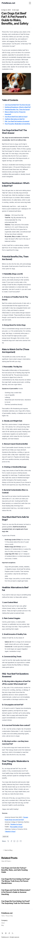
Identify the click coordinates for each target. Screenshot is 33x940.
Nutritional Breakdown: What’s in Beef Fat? (18, 107)
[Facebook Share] (11, 841)
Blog (2, 925)
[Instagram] (5, 933)
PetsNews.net (6, 913)
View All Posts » (6, 861)
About (3, 923)
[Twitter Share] (8, 841)
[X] (2, 933)
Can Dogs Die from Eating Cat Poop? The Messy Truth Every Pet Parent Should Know (15, 881)
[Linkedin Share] (14, 841)
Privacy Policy (9, 915)
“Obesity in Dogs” (10, 831)
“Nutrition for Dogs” (16, 824)
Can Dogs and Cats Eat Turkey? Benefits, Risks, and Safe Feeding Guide (14, 870)
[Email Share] (21, 841)
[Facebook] (9, 933)
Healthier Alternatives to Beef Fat (14, 119)
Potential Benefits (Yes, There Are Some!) (17, 109)
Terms (3, 915)
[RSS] (12, 933)
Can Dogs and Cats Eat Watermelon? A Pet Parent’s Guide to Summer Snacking (15, 892)
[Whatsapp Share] (17, 841)
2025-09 (5, 836)
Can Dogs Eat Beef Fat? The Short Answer (17, 105)
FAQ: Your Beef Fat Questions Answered (17, 121)
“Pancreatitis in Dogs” (16, 827)
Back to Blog (8, 850)
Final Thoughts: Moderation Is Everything (17, 124)
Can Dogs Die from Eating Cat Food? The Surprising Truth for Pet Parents (15, 902)
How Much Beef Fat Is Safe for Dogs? (16, 116)
